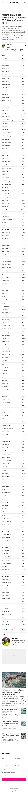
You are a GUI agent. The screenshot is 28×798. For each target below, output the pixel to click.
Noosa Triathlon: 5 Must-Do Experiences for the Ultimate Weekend (10, 723)
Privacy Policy (18, 762)
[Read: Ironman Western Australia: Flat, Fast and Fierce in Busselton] (23, 711)
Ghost (17, 788)
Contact (17, 765)
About (3, 758)
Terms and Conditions (6, 765)
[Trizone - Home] (14, 2)
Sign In (25, 2)
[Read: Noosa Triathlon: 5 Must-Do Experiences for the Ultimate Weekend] (23, 723)
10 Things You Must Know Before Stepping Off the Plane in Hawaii (10, 735)
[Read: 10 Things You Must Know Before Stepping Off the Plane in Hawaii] (23, 736)
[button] (2, 2)
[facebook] (12, 791)
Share (21, 46)
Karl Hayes (9, 44)
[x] (16, 791)
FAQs (3, 762)
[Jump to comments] (25, 46)
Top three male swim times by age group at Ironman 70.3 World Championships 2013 (13, 692)
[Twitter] (16, 645)
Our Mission (17, 758)
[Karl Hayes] (6, 641)
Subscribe (14, 779)
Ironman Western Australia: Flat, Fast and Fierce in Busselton (10, 711)
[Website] (13, 645)
